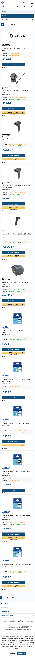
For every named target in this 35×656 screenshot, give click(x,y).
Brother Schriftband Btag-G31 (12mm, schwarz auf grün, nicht (16, 380)
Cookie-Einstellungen (10, 620)
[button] (13, 113)
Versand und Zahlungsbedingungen (9, 621)
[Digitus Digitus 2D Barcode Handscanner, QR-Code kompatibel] (17, 173)
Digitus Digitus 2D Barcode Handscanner (14, 139)
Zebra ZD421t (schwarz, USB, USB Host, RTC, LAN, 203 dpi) (16, 283)
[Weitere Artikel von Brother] (17, 327)
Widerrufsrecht (21, 621)
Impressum (17, 623)
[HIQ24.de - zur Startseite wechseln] (8, 2)
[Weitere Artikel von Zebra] (17, 45)
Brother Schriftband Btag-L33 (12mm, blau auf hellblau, (16, 332)
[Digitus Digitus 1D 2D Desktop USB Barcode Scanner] (17, 78)
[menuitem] (31, 7)
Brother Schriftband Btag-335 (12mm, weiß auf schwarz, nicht (16, 472)
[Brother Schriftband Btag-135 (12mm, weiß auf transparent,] (17, 552)
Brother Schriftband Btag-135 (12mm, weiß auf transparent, (16, 565)
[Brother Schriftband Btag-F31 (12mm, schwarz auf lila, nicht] (17, 411)
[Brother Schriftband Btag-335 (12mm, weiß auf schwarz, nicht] (17, 459)
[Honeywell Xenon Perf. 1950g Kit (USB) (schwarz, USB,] (17, 221)
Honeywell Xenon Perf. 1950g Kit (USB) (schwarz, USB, (17, 235)
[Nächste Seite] (5, 24)
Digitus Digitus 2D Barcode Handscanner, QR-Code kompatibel (16, 186)
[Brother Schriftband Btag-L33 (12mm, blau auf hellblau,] (17, 318)
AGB (32, 621)
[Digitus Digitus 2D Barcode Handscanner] (17, 126)
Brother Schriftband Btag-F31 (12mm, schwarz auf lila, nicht (16, 424)
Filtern (5, 16)
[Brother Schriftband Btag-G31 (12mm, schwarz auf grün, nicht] (17, 367)
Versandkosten (25, 626)
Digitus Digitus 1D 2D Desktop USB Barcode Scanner (15, 91)
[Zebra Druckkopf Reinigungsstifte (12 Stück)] (17, 36)
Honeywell (4, 230)
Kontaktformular (26, 620)
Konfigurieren (21, 653)
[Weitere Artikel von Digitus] (17, 87)
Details (13, 65)
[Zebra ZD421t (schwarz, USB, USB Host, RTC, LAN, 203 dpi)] (17, 270)
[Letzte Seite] (8, 24)
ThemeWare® (29, 629)
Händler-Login (18, 620)
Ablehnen (12, 653)
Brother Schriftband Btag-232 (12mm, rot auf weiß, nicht (16, 516)
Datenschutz (27, 621)
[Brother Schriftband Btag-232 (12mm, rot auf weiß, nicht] (17, 503)
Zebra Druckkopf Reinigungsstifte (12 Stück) (15, 48)
